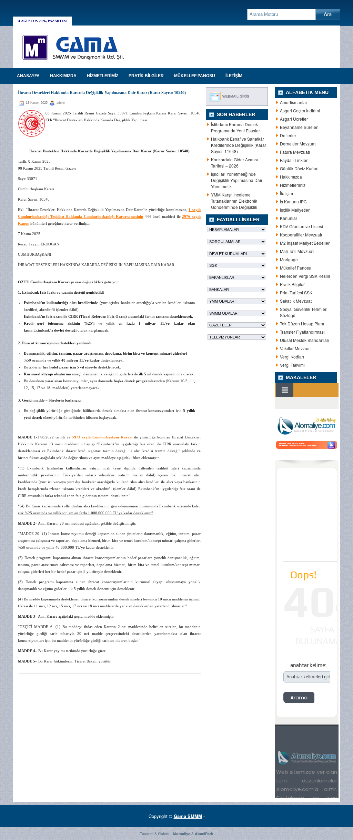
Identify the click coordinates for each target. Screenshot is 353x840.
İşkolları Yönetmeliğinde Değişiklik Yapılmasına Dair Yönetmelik (236, 180)
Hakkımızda (291, 177)
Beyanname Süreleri (299, 127)
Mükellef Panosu (295, 268)
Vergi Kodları (292, 357)
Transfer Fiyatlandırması (302, 332)
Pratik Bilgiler (292, 284)
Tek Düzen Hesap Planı (302, 323)
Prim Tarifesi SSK (296, 292)
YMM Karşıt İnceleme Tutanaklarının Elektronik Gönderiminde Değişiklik (234, 201)
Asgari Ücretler (294, 119)
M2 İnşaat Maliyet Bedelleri (305, 243)
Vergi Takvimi (292, 365)
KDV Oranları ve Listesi (301, 226)
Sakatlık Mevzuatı (296, 301)
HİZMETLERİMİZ (102, 75)
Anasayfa (28, 75)
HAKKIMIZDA (63, 75)
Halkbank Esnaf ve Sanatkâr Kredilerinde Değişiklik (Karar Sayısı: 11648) (238, 145)
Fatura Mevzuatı (295, 152)
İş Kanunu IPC (293, 201)
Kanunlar (288, 218)
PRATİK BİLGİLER (146, 75)
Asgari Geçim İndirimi (300, 110)
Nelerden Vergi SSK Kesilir (305, 276)
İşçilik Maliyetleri (295, 210)
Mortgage (289, 259)
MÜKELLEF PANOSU (194, 75)
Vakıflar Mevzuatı (296, 348)
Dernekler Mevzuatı (298, 143)
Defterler (288, 135)
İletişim (286, 193)
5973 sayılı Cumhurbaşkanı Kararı (102, 437)
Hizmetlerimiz (292, 185)
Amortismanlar (293, 102)
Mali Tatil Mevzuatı (297, 251)
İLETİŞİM (233, 75)
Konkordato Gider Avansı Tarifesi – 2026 (234, 162)
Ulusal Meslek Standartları (304, 340)
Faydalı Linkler (293, 160)
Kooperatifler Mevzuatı (301, 234)
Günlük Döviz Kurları (299, 168)
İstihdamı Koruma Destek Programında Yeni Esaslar (235, 127)
